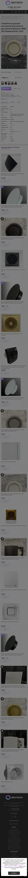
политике (22, 862)
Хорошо (14, 873)
